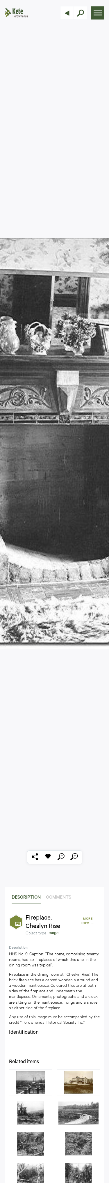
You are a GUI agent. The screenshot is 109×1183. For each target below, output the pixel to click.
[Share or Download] (35, 857)
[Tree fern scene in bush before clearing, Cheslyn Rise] (78, 1144)
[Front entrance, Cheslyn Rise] (78, 1113)
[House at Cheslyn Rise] (78, 1082)
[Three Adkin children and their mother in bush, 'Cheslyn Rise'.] (30, 1144)
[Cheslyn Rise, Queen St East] (30, 1113)
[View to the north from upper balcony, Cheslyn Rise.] (30, 1082)
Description (26, 896)
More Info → (87, 920)
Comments (58, 896)
